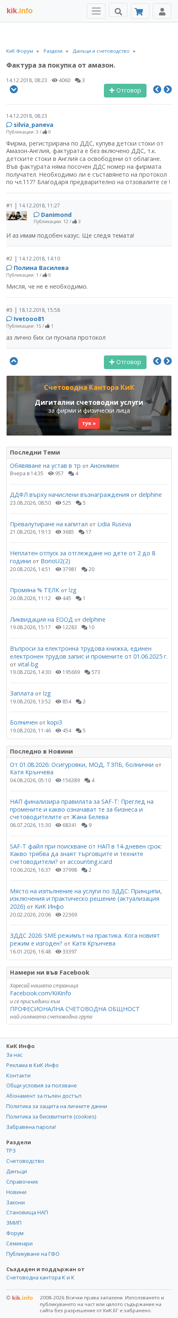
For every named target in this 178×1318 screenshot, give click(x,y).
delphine (150, 495)
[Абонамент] (140, 11)
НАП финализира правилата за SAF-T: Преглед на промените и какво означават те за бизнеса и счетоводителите (82, 809)
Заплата (22, 693)
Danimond (56, 215)
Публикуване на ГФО (33, 1253)
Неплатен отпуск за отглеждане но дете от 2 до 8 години (82, 557)
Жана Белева (89, 817)
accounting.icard (89, 862)
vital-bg (28, 664)
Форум (15, 1233)
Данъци (16, 1171)
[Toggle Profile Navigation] (162, 11)
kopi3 (54, 722)
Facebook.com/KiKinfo (40, 993)
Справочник (22, 1181)
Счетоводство (25, 1161)
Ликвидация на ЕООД (41, 619)
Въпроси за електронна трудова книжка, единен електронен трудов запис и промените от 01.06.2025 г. (89, 652)
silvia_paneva (33, 125)
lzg (73, 590)
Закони (15, 1202)
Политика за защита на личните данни (56, 1106)
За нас (14, 1054)
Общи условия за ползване (41, 1085)
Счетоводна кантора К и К (40, 1277)
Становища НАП (27, 1212)
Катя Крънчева (31, 772)
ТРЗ (11, 1150)
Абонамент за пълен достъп (44, 1095)
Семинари (19, 1243)
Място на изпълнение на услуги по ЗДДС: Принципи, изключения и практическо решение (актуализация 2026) (86, 898)
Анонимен (104, 465)
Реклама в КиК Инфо (32, 1065)
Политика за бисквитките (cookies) (51, 1116)
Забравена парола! (31, 1127)
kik (19, 1297)
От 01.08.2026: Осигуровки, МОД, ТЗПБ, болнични (82, 764)
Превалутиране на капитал (49, 524)
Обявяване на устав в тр (46, 465)
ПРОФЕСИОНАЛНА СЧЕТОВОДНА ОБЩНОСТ (75, 1009)
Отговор (128, 90)
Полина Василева (41, 268)
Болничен (24, 722)
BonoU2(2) (55, 561)
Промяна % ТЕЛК (34, 590)
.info (20, 11)
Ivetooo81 (29, 319)
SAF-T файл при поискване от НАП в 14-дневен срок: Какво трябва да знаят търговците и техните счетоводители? (86, 854)
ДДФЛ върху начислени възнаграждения (69, 495)
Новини (16, 1192)
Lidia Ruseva (114, 524)
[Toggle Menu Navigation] (96, 11)
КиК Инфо (49, 906)
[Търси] (118, 10)
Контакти (18, 1075)
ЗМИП (14, 1222)
